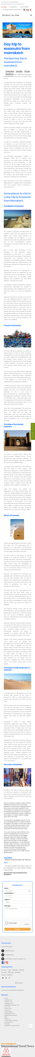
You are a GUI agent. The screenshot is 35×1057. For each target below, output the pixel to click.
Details (19, 71)
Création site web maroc (12, 1025)
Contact (7, 1024)
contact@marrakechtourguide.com (15, 959)
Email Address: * (9, 893)
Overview (10, 71)
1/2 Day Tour (8, 1002)
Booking (9, 74)
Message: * (7, 906)
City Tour (7, 1007)
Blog (6, 1017)
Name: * (6, 888)
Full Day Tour (8, 1000)
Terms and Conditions (11, 1020)
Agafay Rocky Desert (11, 1015)
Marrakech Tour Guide (10, 15)
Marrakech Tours (10, 1013)
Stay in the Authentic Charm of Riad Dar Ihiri (12, 4)
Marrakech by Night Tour (12, 1005)
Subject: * (7, 899)
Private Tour (8, 1008)
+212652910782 (9, 955)
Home (6, 998)
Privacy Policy (9, 1022)
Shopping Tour (9, 1003)
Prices (27, 71)
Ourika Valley (8, 1012)
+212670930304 (9, 951)
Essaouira (7, 1010)
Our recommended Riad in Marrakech (12, 990)
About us (7, 1019)
